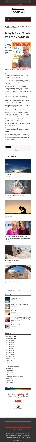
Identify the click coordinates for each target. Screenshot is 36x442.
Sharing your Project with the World (15, 195)
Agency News (9, 358)
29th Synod (9, 348)
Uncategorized (9, 380)
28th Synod (9, 346)
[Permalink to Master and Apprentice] (18, 279)
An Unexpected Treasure (12, 260)
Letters (7, 364)
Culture (13, 26)
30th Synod (9, 350)
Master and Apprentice (11, 281)
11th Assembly (9, 336)
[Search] (29, 1)
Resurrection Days (10, 174)
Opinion (8, 372)
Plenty (7, 374)
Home (8, 26)
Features (8, 362)
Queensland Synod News (12, 376)
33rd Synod (9, 356)
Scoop (7, 378)
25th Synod (9, 340)
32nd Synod (9, 354)
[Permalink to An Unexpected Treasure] (18, 258)
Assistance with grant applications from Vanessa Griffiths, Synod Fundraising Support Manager (18, 238)
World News (9, 382)
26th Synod (9, 342)
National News (9, 370)
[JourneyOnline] (18, 13)
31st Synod (9, 352)
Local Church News (11, 366)
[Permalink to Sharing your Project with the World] (18, 193)
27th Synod (9, 344)
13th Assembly (9, 338)
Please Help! (8, 216)
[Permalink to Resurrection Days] (18, 172)
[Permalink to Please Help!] (18, 214)
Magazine (8, 368)
